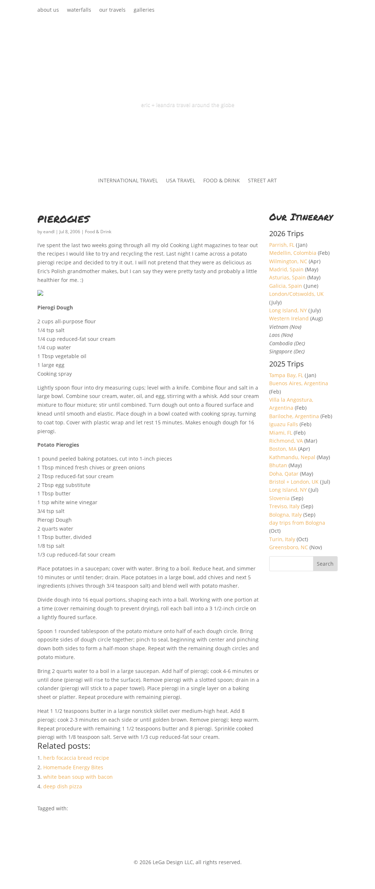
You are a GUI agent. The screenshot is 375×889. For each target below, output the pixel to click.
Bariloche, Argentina (294, 416)
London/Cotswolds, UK (296, 293)
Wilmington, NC (288, 261)
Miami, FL (280, 432)
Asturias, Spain (287, 277)
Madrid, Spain (286, 269)
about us (48, 10)
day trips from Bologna (297, 522)
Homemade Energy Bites (73, 767)
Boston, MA (283, 448)
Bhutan (278, 465)
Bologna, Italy (285, 514)
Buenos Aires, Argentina (298, 383)
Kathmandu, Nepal (292, 457)
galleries (144, 10)
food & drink (221, 181)
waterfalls (79, 10)
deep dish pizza (62, 786)
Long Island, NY (288, 310)
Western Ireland (289, 318)
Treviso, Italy (284, 506)
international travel (128, 181)
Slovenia (279, 498)
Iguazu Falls (283, 424)
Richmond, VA (286, 440)
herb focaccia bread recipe (76, 757)
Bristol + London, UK (294, 481)
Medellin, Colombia (292, 252)
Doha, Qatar (283, 473)
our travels (112, 10)
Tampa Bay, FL (286, 375)
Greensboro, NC (288, 547)
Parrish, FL (281, 244)
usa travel (180, 181)
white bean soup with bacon (78, 776)
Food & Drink (98, 231)
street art (262, 181)
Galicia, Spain (285, 285)
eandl (49, 231)
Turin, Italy (282, 539)
